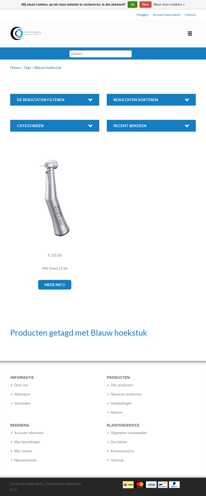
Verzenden (22, 403)
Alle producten (122, 385)
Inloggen (143, 15)
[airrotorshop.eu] (26, 33)
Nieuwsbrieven (25, 460)
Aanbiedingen (121, 403)
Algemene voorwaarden (129, 433)
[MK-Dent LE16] (19, 198)
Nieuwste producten (126, 394)
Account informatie (28, 433)
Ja (132, 4)
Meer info (55, 284)
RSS (13, 490)
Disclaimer (119, 442)
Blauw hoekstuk (48, 67)
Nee (145, 4)
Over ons (21, 385)
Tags (27, 67)
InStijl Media (35, 484)
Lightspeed (72, 484)
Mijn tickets (23, 451)
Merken (116, 412)
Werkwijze (22, 394)
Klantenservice (122, 451)
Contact (190, 15)
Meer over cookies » (169, 4)
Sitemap (117, 460)
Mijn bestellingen (27, 442)
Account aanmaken (167, 15)
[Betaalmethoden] (151, 484)
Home (15, 67)
